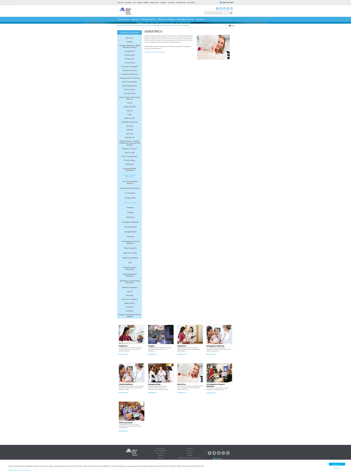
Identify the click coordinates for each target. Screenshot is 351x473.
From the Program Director (130, 182)
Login (130, 114)
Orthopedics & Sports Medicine (130, 242)
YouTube (224, 9)
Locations (171, 2)
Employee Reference (129, 74)
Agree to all (337, 464)
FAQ (130, 263)
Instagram (228, 9)
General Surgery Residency (129, 268)
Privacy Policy (129, 160)
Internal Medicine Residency (130, 275)
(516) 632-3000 (227, 3)
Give (134, 2)
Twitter (221, 9)
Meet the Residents (130, 258)
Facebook (217, 9)
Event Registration (129, 86)
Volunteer (128, 2)
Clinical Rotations (177, 25)
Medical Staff (154, 2)
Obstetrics (130, 217)
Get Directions (129, 93)
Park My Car (130, 137)
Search (129, 292)
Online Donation (222, 460)
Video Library (129, 303)
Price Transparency (130, 156)
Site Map (129, 295)
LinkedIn (232, 9)
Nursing (146, 2)
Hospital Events (129, 107)
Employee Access (129, 70)
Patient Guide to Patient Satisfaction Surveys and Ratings (129, 143)
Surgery (130, 212)
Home (129, 103)
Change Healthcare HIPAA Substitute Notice (129, 46)
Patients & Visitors (148, 19)
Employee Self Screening (130, 78)
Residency (163, 2)
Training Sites (130, 198)
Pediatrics (130, 207)
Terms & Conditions (129, 299)
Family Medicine (130, 227)
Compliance (130, 51)
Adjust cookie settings (15, 470)
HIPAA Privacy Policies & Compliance (189, 458)
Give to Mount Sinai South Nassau (129, 98)
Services (135, 19)
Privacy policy (26, 470)
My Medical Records (185, 19)
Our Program (130, 193)
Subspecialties (130, 232)
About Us (120, 2)
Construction (181, 2)
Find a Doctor (123, 19)
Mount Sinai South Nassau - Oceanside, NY (130, 25)
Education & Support (166, 19)
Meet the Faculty (130, 253)
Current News (129, 63)
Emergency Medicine (130, 222)
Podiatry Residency (130, 287)
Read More (122, 354)
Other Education (130, 248)
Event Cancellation (129, 82)
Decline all (337, 468)
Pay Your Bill (191, 2)
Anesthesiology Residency (129, 169)
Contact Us (200, 19)
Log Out (130, 111)
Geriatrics (130, 237)
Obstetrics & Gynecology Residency (129, 282)
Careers (139, 2)
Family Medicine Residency (161, 25)
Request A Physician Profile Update (129, 316)
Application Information (130, 188)
